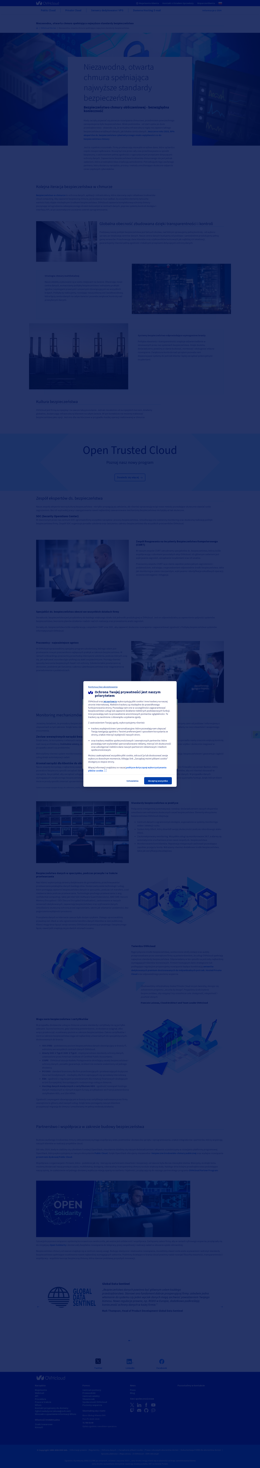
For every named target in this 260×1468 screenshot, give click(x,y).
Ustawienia (132, 780)
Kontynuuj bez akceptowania (103, 687)
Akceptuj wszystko (158, 780)
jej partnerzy (110, 701)
